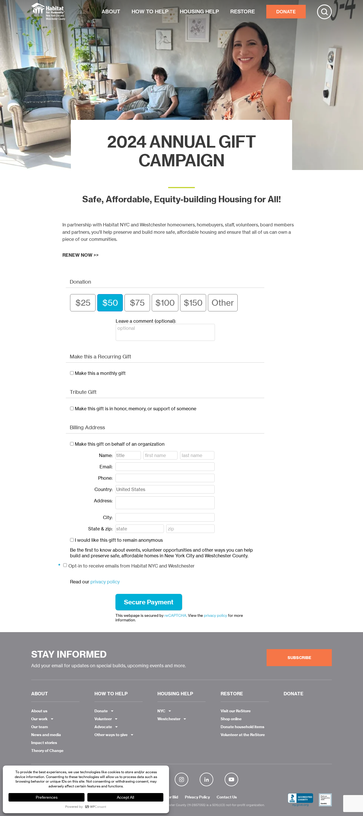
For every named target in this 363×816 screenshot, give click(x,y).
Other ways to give (111, 734)
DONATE (286, 11)
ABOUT (111, 11)
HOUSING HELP (199, 11)
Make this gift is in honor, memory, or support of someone (135, 408)
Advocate (103, 726)
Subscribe (299, 657)
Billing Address (87, 427)
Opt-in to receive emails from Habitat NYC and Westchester (131, 566)
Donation (80, 282)
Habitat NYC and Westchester (48, 11)
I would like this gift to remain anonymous (119, 540)
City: (108, 517)
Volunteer (103, 719)
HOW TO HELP (150, 11)
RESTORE (242, 11)
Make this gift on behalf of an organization (119, 444)
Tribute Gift (83, 392)
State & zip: (100, 529)
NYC (161, 711)
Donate (101, 711)
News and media (46, 734)
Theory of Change (47, 750)
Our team (39, 726)
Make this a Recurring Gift (100, 356)
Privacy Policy (197, 797)
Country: (103, 489)
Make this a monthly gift (100, 373)
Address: (103, 500)
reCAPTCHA (175, 615)
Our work (39, 719)
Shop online (231, 719)
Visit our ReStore (236, 711)
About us (39, 711)
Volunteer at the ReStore (243, 734)
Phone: (105, 478)
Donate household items (242, 726)
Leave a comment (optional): (146, 321)
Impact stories (44, 742)
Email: (106, 466)
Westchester (168, 719)
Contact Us (227, 797)
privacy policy (105, 582)
